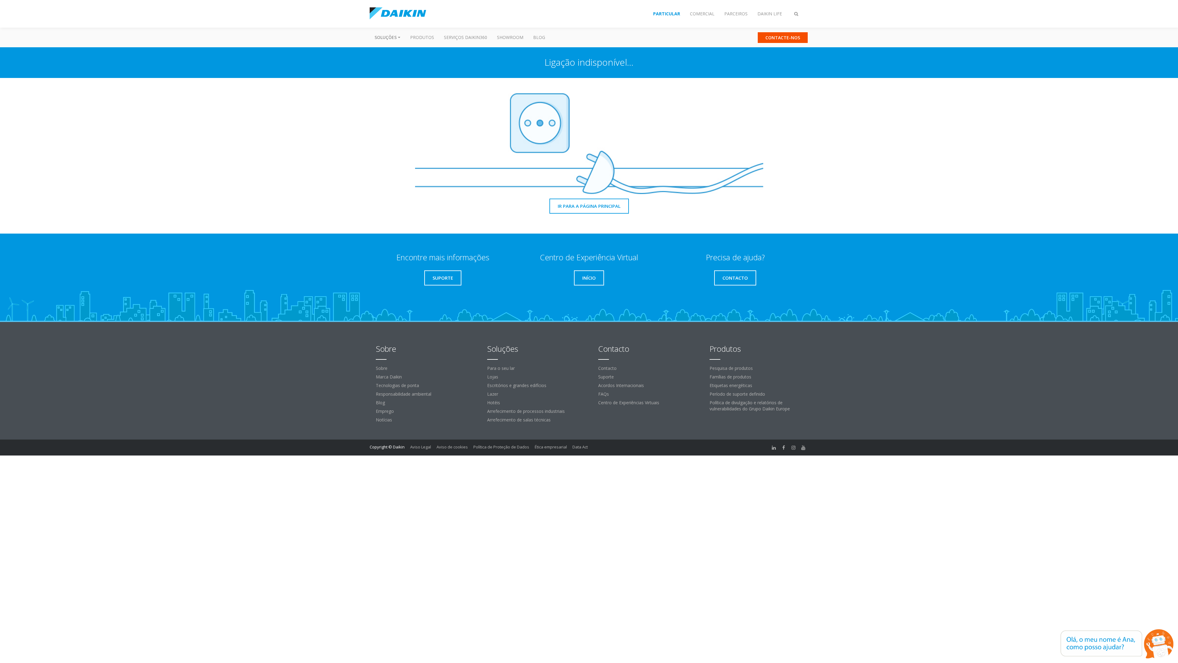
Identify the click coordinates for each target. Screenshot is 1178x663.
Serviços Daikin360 (465, 37)
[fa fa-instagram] (794, 447)
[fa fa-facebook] (784, 447)
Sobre (381, 368)
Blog (539, 37)
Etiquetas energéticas (731, 385)
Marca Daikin (389, 377)
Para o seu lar (501, 368)
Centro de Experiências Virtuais (628, 402)
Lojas (492, 377)
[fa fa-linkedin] (774, 447)
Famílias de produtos (730, 377)
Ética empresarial (551, 447)
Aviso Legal (420, 447)
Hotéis (493, 402)
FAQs (603, 394)
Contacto (607, 368)
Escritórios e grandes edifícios (516, 385)
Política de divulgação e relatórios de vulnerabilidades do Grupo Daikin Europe (750, 406)
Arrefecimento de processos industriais (526, 411)
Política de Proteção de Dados (501, 447)
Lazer (492, 394)
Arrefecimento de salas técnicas (519, 420)
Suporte (606, 377)
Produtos (422, 37)
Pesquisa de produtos (731, 368)
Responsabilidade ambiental (403, 394)
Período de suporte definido (737, 394)
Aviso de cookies (452, 447)
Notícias (384, 420)
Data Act (580, 447)
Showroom (510, 37)
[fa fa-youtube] (803, 447)
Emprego (385, 411)
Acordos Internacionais (621, 385)
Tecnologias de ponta (397, 385)
